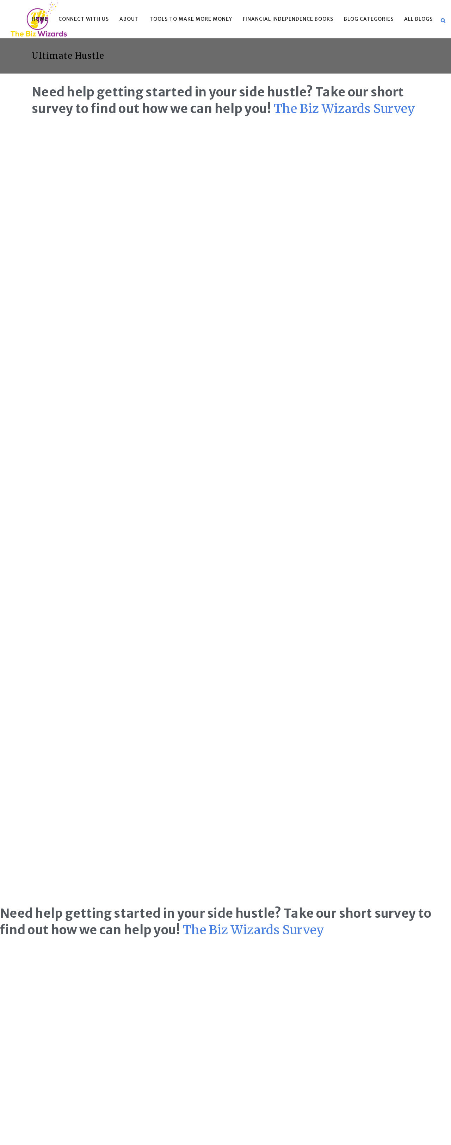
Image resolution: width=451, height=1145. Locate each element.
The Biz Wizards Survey (344, 108)
